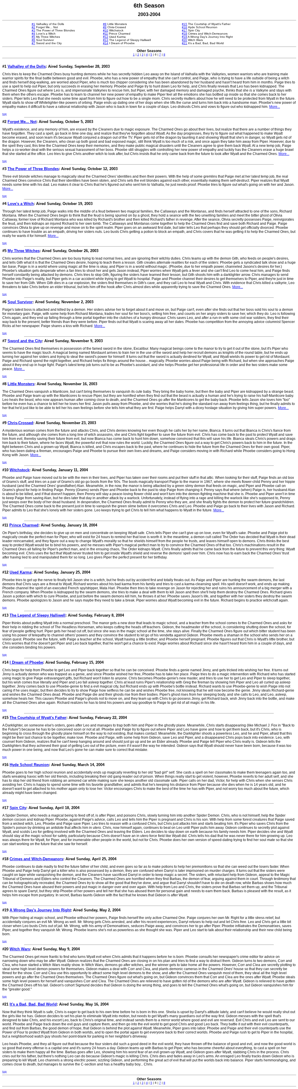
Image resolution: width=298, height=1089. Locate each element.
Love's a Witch (21, 203)
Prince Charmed (23, 525)
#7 (33, 43)
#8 (105, 24)
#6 (33, 40)
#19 (184, 36)
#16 (184, 27)
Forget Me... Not (22, 121)
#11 (105, 33)
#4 (33, 33)
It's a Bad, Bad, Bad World (33, 1004)
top (4, 113)
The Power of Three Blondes (33, 169)
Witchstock (19, 470)
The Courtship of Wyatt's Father (38, 717)
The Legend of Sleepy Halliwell (37, 615)
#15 (184, 24)
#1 (33, 24)
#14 (105, 43)
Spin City (18, 808)
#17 (184, 30)
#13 (105, 40)
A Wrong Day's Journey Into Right (40, 910)
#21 (184, 43)
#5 (33, 36)
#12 (105, 36)
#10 (105, 30)
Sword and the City (25, 341)
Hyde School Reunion (29, 765)
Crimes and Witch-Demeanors (36, 859)
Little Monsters (21, 384)
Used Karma (20, 572)
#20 (184, 40)
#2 (33, 27)
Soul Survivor (20, 302)
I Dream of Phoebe (26, 662)
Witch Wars (20, 949)
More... (274, 107)
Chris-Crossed (20, 423)
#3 (33, 30)
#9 (105, 27)
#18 (184, 33)
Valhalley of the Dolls (27, 66)
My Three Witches (24, 251)
